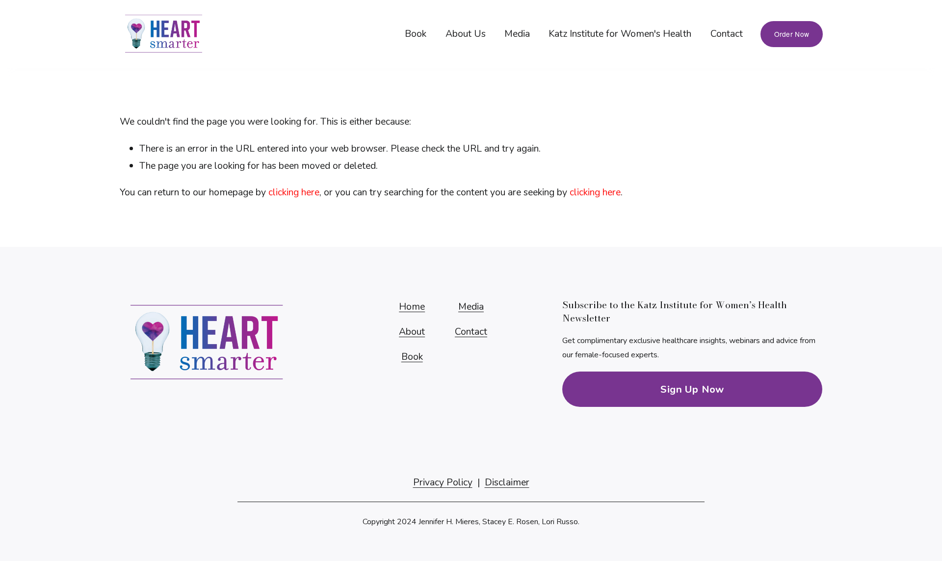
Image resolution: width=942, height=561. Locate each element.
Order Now (791, 34)
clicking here (293, 192)
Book (415, 33)
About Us (465, 33)
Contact (726, 33)
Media (517, 33)
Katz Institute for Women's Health (620, 33)
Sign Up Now (692, 389)
